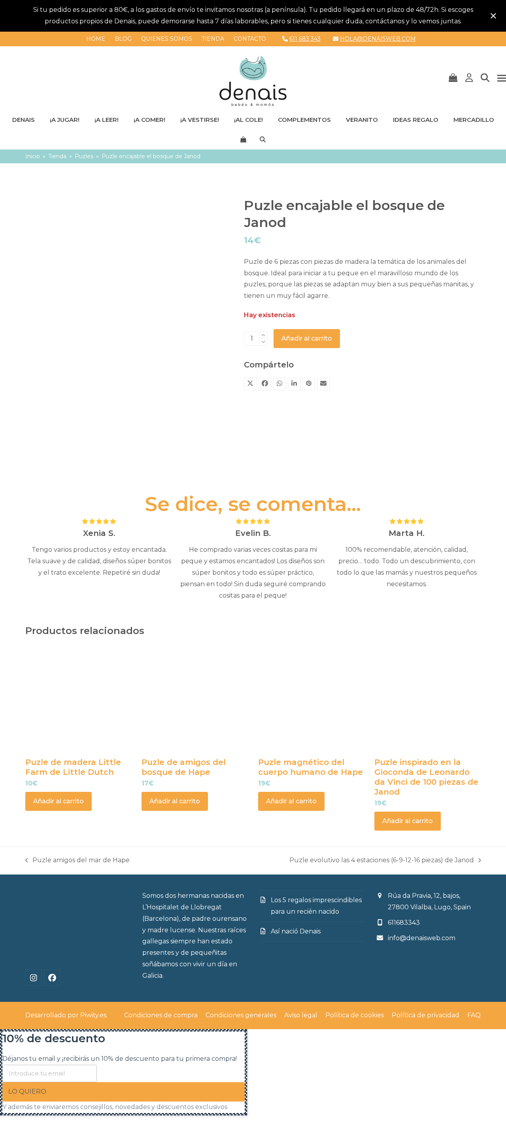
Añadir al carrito (306, 338)
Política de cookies (354, 1015)
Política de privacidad (425, 1015)
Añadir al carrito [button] (58, 801)
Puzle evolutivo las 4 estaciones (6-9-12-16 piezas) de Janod (381, 861)
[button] (453, 78)
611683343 (404, 922)
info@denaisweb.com (421, 938)
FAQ (474, 1015)
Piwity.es (93, 1015)
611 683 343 (305, 38)
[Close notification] (493, 16)
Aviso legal (300, 1015)
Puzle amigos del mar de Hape (77, 861)
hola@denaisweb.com (378, 38)
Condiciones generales (241, 1015)
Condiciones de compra (161, 1015)
